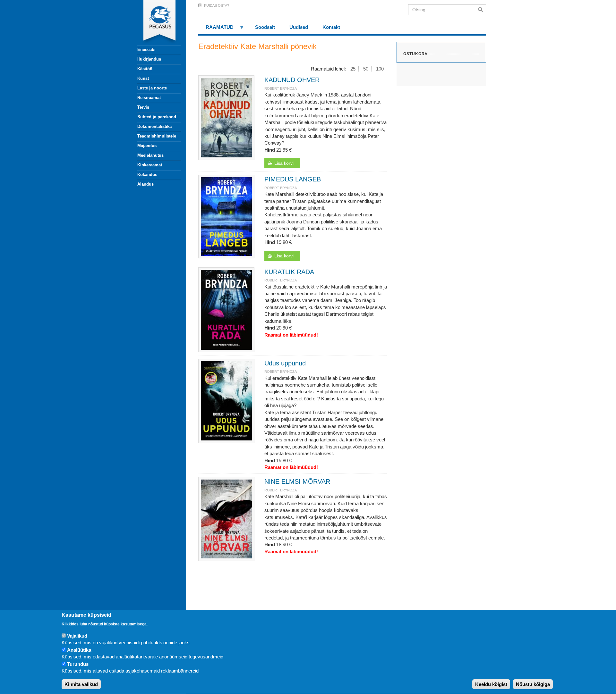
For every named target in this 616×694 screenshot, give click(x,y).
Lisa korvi (284, 163)
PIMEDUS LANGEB (292, 179)
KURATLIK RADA (289, 271)
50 (365, 68)
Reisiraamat (149, 97)
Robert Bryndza (280, 88)
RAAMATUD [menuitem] (216, 29)
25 (352, 68)
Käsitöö (144, 68)
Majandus (147, 145)
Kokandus (147, 174)
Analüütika (79, 650)
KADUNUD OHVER (292, 79)
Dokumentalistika (154, 126)
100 (380, 68)
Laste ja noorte (152, 88)
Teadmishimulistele (156, 136)
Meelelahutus (150, 155)
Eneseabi (146, 49)
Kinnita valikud (81, 684)
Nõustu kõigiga (533, 684)
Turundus (78, 664)
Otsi (482, 9)
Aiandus (145, 184)
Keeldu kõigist (491, 684)
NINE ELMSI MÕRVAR (297, 481)
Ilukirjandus (149, 59)
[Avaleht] (155, 22)
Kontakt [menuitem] (331, 27)
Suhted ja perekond (156, 116)
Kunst (143, 78)
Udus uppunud (285, 363)
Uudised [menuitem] (298, 27)
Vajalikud (77, 636)
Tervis (143, 107)
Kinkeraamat (149, 165)
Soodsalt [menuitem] (265, 27)
